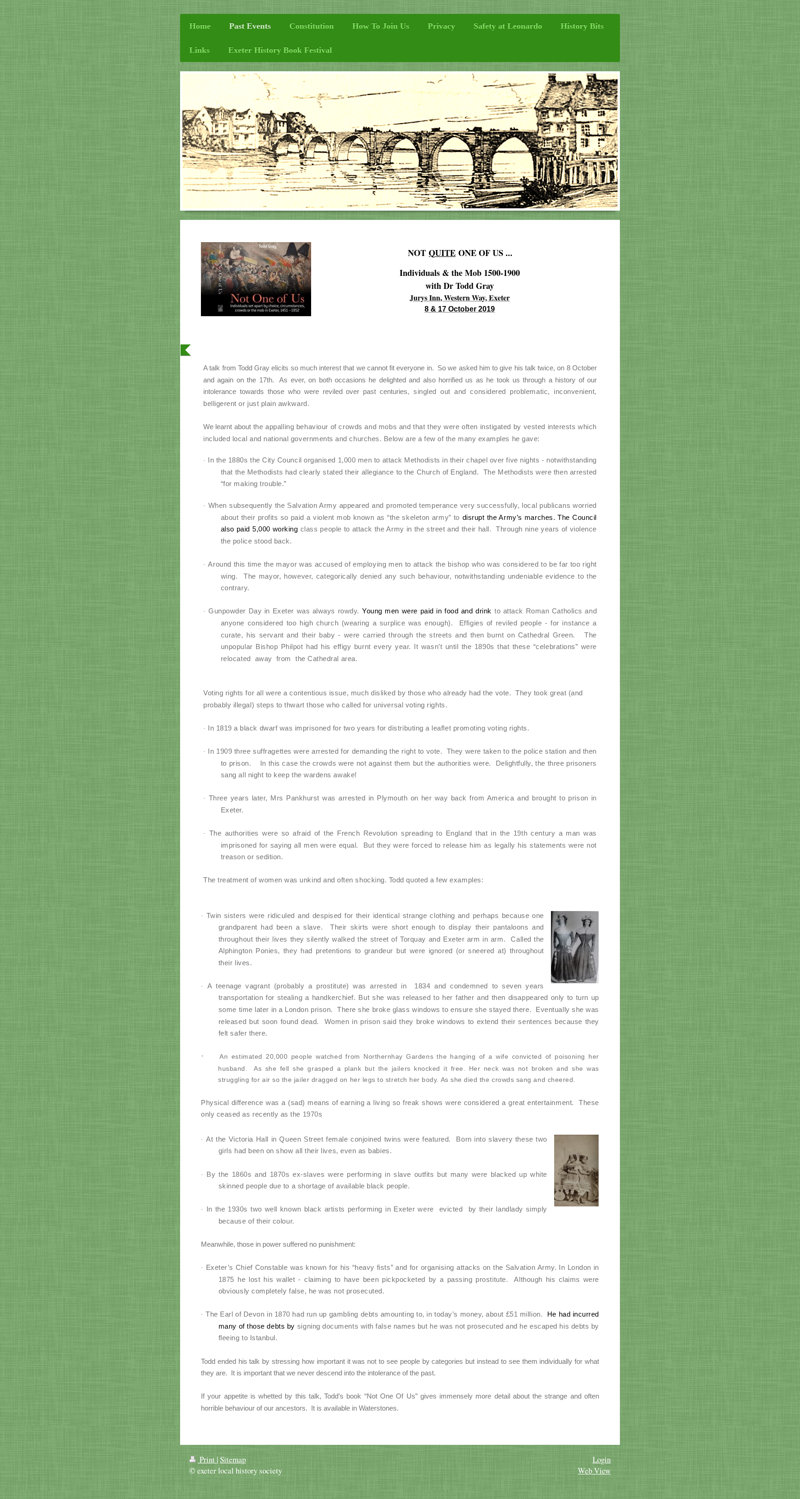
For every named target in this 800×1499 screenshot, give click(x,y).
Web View (594, 1470)
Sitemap (233, 1459)
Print (207, 1459)
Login (602, 1459)
